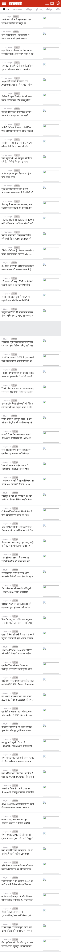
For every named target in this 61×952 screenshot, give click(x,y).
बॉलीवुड (49, 9)
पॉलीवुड (29, 9)
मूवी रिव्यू (39, 9)
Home (6, 9)
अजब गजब (17, 9)
